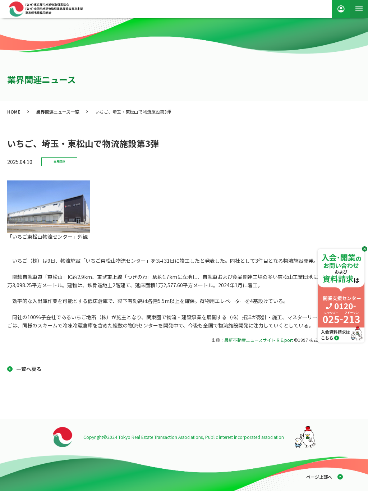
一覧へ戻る (28, 368)
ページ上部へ (319, 477)
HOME (13, 112)
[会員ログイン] (341, 9)
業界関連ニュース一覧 (57, 112)
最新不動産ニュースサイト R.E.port (258, 340)
